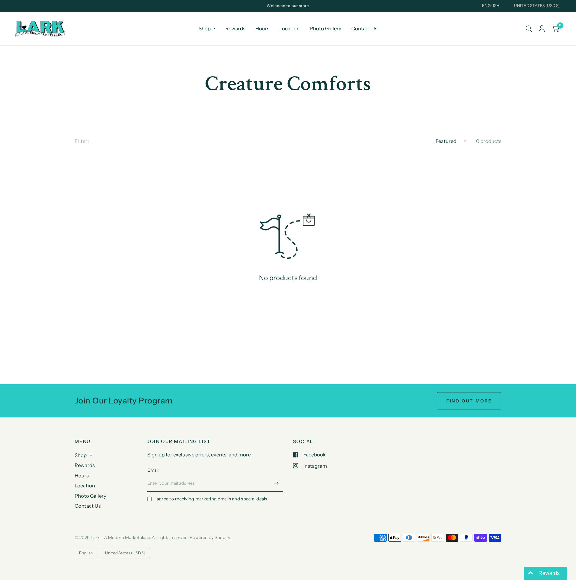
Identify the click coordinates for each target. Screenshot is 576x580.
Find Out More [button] (469, 400)
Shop (205, 28)
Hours (262, 28)
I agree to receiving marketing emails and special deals (210, 498)
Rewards (235, 28)
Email (153, 470)
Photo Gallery (325, 28)
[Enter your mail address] (276, 483)
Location (289, 28)
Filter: (82, 141)
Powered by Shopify (210, 537)
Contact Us (364, 28)
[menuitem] (207, 28)
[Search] (528, 28)
